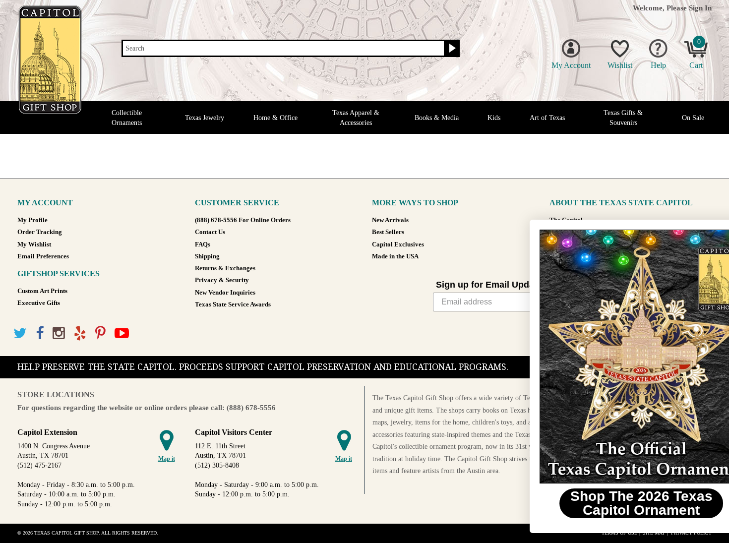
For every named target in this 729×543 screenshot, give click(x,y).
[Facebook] (39, 333)
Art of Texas (547, 117)
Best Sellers (388, 232)
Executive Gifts (38, 303)
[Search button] (451, 48)
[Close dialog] (706, 232)
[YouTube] (121, 333)
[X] (20, 333)
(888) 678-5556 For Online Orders (243, 220)
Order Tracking (39, 232)
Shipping (207, 256)
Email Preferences (43, 256)
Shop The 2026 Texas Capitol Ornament (608, 503)
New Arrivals (390, 220)
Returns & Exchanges (225, 268)
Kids (493, 117)
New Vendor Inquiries (225, 292)
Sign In (700, 7)
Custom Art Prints (42, 291)
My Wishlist (34, 244)
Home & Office (275, 117)
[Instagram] (58, 333)
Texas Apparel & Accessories (355, 117)
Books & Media (437, 117)
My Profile (32, 220)
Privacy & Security (222, 280)
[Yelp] (80, 333)
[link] (607, 356)
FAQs (202, 244)
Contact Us (210, 232)
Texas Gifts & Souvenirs (623, 117)
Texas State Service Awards (233, 304)
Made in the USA (395, 256)
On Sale (693, 117)
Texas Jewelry (204, 117)
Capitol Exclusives (398, 244)
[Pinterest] (100, 333)
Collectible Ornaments (127, 117)
